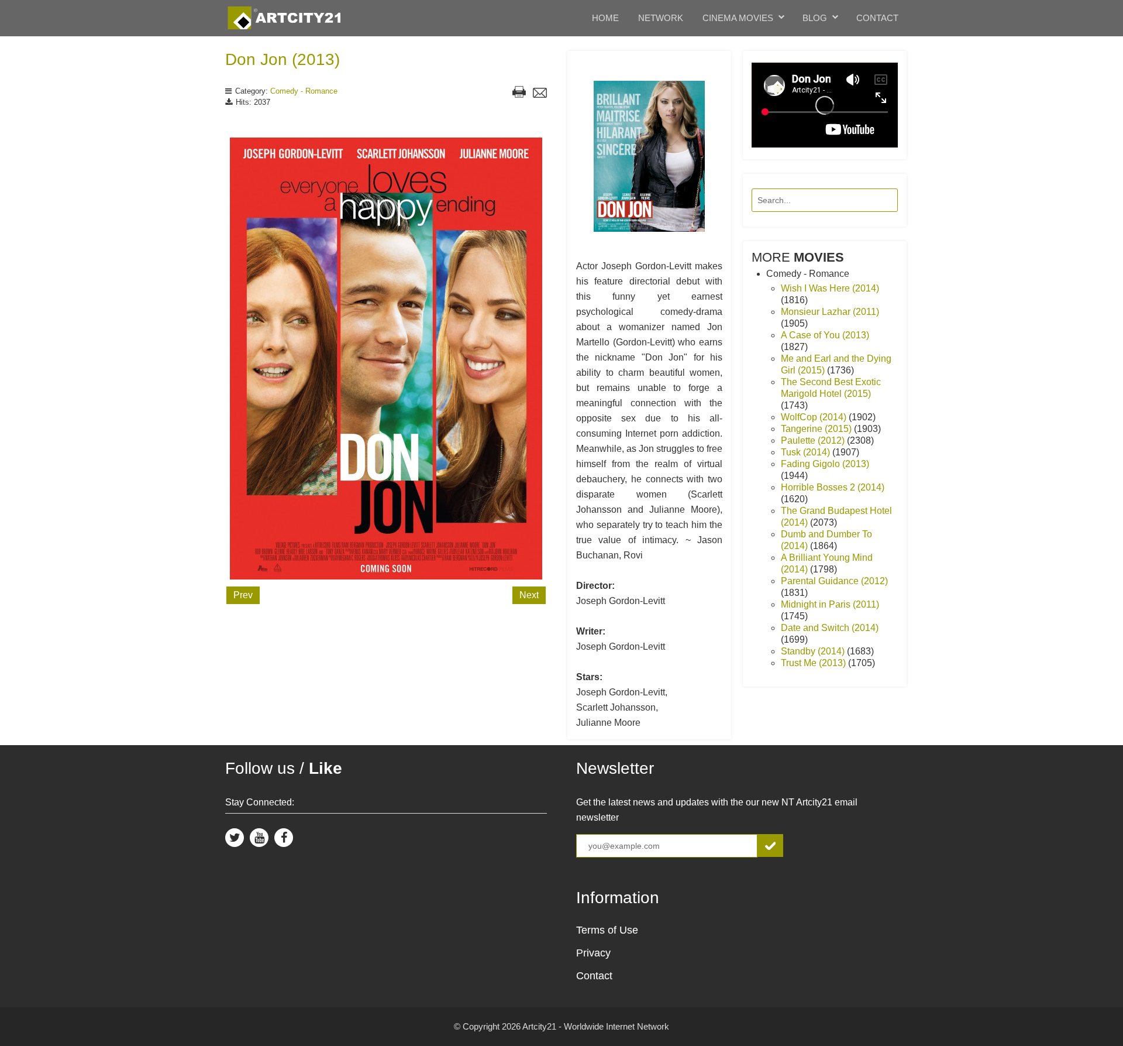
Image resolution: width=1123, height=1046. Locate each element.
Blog (814, 18)
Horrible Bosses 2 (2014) (832, 487)
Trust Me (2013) (814, 663)
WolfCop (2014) (815, 417)
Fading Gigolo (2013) (825, 464)
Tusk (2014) (806, 452)
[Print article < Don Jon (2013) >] (519, 93)
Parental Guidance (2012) (834, 581)
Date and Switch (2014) (830, 628)
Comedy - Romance (303, 91)
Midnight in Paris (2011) (830, 604)
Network (660, 18)
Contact (877, 18)
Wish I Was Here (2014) (830, 288)
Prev (243, 595)
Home (605, 18)
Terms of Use (607, 930)
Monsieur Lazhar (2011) (830, 312)
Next (529, 595)
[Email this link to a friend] (540, 94)
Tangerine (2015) (817, 429)
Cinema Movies (737, 18)
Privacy (593, 953)
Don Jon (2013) (282, 59)
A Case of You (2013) (825, 335)
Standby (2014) (814, 651)
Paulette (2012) (814, 440)
